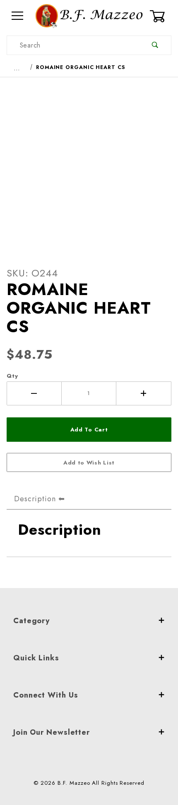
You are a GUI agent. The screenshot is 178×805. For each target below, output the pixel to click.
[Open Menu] (18, 16)
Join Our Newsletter (51, 732)
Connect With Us (45, 695)
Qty (12, 376)
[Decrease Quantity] (34, 393)
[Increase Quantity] (143, 393)
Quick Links (36, 658)
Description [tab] (35, 498)
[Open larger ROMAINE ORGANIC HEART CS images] (89, 165)
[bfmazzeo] (89, 15)
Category (31, 620)
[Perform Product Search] (155, 45)
